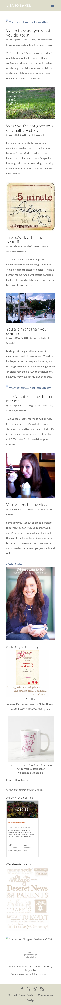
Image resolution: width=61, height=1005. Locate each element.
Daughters (44, 246)
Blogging (32, 405)
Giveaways (10, 410)
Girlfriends (11, 251)
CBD (25, 709)
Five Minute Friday (44, 405)
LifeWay (32, 709)
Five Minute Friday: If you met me (29, 398)
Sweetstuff (22, 45)
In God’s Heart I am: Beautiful (24, 239)
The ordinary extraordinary (40, 45)
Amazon (11, 704)
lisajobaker (38, 768)
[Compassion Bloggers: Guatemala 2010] (29, 939)
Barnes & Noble (37, 704)
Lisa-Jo (12, 39)
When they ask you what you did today (28, 33)
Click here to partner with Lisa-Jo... (25, 789)
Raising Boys (11, 45)
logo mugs (29, 772)
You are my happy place (27, 504)
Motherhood (46, 39)
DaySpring (22, 704)
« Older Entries (14, 564)
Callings (33, 338)
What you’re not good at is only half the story (29, 128)
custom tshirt (27, 974)
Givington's (43, 709)
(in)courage (34, 246)
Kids (38, 39)
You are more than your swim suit (27, 331)
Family (32, 39)
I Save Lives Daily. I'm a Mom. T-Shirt (29, 966)
